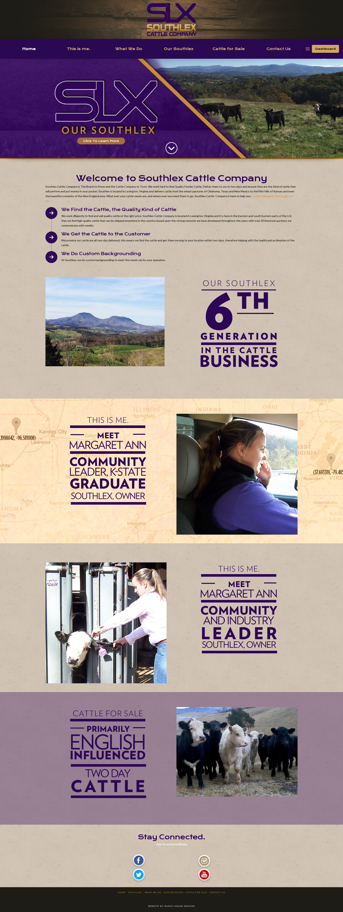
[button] (307, 49)
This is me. (135, 892)
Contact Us (217, 892)
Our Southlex (173, 892)
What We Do (153, 892)
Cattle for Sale (196, 892)
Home (122, 892)
